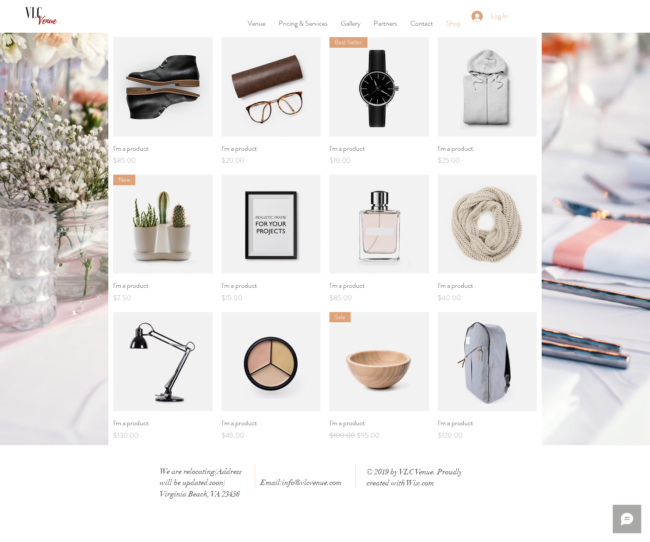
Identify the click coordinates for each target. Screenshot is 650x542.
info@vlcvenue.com (312, 482)
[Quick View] (163, 87)
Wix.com (420, 483)
